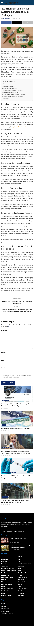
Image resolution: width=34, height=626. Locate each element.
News (4, 425)
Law (19, 559)
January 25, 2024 (6, 430)
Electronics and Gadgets (8, 570)
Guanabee (11, 2)
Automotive (4, 559)
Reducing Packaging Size (10, 92)
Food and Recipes (6, 584)
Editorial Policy (5, 608)
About (3, 603)
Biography (4, 561)
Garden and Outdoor (7, 588)
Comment (4, 330)
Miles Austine (6, 18)
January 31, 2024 (17, 18)
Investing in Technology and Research (14, 94)
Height (3, 593)
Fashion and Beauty (7, 577)
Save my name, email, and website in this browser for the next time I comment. (17, 376)
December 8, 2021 (6, 504)
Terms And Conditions (7, 613)
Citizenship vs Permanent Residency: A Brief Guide (15, 428)
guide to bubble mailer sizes (22, 127)
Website (3, 368)
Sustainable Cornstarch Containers (13, 90)
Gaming (3, 586)
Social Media (21, 582)
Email (3, 360)
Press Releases (22, 577)
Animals (3, 557)
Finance (5, 496)
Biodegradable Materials (10, 88)
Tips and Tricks (22, 588)
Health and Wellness (9, 472)
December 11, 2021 (6, 455)
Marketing (21, 566)
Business (5, 400)
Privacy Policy (5, 611)
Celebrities (4, 566)
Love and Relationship (24, 563)
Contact (3, 606)
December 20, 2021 (6, 480)
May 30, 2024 (5, 408)
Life (19, 561)
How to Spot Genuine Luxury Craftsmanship (18, 539)
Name (3, 352)
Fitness (3, 582)
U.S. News (21, 595)
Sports (20, 584)
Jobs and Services (23, 557)
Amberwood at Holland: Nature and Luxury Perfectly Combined (20, 546)
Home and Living (6, 595)
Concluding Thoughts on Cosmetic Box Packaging (14, 98)
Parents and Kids (23, 573)
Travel (20, 591)
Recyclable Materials (9, 86)
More (19, 568)
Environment (5, 575)
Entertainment (5, 573)
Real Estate (21, 579)
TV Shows (21, 593)
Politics (20, 575)
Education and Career (7, 568)
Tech (19, 586)
